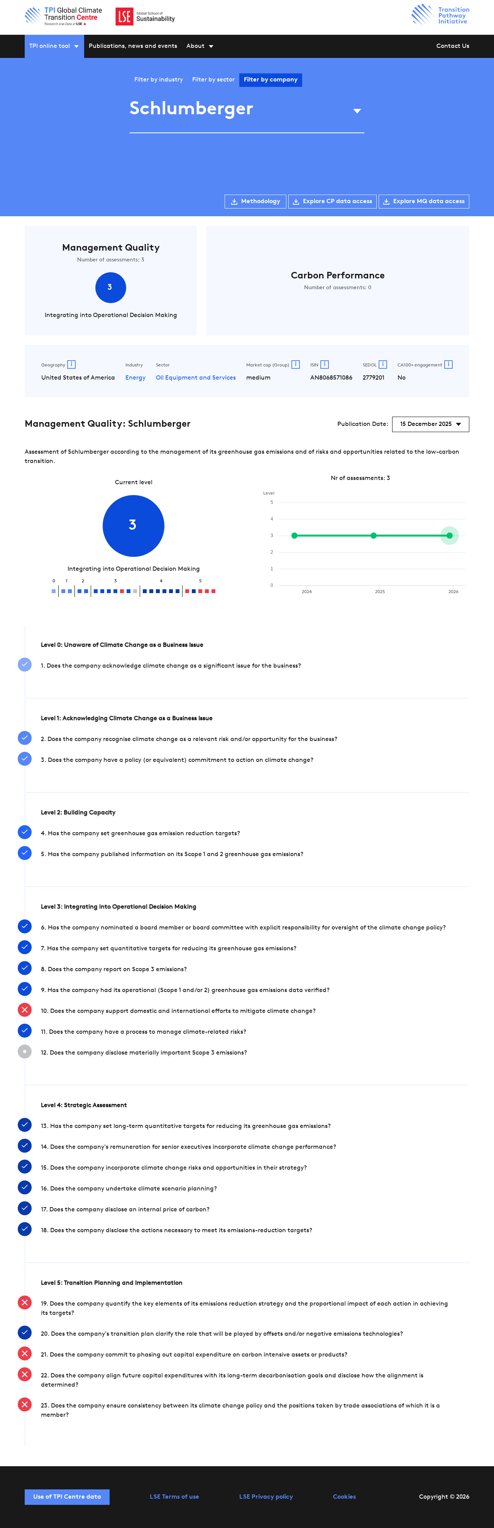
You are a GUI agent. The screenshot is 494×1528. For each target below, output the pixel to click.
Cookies (344, 1497)
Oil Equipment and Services (196, 378)
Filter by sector (213, 80)
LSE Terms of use (174, 1497)
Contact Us (452, 46)
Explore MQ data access (429, 201)
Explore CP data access (337, 201)
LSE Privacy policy (266, 1497)
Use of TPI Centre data (67, 1497)
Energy (135, 378)
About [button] (195, 46)
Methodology (260, 201)
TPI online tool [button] (49, 46)
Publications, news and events (133, 46)
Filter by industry (158, 80)
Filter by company (271, 80)
